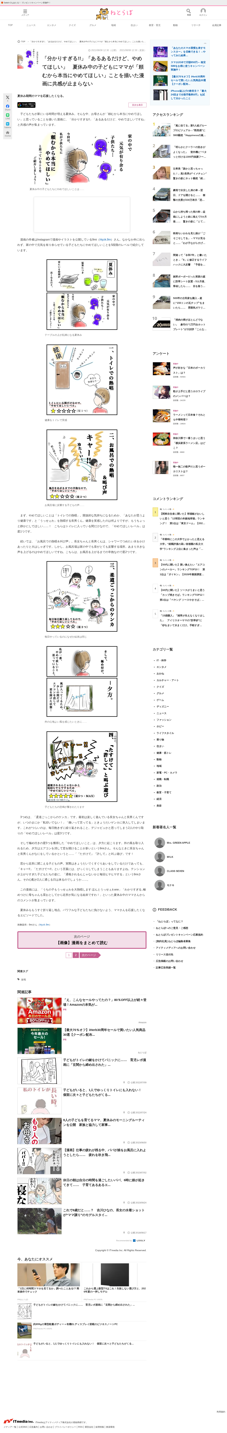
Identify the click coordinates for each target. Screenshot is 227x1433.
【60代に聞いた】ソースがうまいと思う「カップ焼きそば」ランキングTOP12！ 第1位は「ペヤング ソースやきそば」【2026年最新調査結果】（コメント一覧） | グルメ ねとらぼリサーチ (183, 600)
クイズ (72, 25)
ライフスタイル (165, 733)
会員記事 (216, 25)
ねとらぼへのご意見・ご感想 (170, 928)
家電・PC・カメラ (167, 772)
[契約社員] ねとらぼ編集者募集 (172, 941)
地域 (113, 25)
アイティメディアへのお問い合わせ (174, 947)
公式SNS (23, 1427)
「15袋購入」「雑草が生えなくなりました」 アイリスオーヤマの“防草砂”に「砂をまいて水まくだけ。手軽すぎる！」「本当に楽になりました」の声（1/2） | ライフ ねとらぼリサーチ (182, 625)
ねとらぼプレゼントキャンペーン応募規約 (178, 934)
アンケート (161, 353)
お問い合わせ (46, 1427)
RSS (80, 1427)
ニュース (31, 25)
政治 (159, 785)
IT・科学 (161, 660)
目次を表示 (137, 105)
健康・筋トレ (164, 752)
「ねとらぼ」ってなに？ (168, 921)
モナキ (170, 885)
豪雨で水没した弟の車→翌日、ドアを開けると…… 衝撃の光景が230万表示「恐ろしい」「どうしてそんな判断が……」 (189, 200)
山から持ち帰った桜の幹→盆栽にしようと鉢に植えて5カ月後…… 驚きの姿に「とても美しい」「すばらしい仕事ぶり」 (190, 221)
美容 (159, 805)
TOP (10, 25)
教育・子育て (164, 792)
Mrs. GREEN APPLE (178, 842)
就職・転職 (163, 779)
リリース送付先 (163, 954)
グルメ (92, 25)
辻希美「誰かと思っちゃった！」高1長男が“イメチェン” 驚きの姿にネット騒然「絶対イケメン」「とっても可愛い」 (191, 178)
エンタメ (51, 25)
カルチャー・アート (168, 680)
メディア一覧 (10, 1427)
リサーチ (196, 25)
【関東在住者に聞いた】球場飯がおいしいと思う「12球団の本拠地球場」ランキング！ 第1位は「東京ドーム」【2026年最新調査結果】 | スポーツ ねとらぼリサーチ (182, 523)
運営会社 (89, 1427)
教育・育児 (154, 25)
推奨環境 (110, 1427)
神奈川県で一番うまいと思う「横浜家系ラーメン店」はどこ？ (189, 443)
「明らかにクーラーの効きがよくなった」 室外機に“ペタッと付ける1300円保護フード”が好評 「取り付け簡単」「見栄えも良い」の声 (190, 157)
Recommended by (124, 1240)
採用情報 (99, 1427)
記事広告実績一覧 (164, 967)
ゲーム (160, 700)
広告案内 (33, 1427)
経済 (159, 799)
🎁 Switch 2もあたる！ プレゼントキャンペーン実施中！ (26, 3)
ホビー (160, 726)
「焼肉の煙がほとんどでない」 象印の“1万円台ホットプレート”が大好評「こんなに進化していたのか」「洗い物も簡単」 (190, 329)
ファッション (164, 719)
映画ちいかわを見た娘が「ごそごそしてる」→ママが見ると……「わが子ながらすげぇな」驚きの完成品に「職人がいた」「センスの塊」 (189, 243)
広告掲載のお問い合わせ (168, 961)
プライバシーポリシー (66, 1427)
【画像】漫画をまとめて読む (82, 942)
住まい (134, 25)
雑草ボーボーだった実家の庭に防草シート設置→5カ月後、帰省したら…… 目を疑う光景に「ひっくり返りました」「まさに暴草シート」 (190, 286)
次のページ (89, 955)
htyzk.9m (105, 239)
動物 (175, 25)
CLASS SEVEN (175, 871)
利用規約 (221, 1412)
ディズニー (163, 706)
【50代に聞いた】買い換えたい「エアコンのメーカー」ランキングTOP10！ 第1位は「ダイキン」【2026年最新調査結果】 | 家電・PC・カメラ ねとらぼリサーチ (182, 574)
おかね (160, 673)
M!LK (170, 856)
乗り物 (160, 739)
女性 (23, 979)
